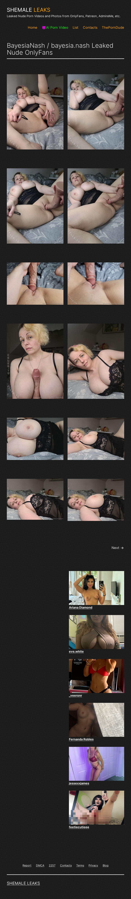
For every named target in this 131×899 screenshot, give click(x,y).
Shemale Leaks (23, 883)
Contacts (90, 27)
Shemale (28, 10)
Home (32, 27)
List (75, 27)
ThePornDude (113, 27)
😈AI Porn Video (55, 27)
